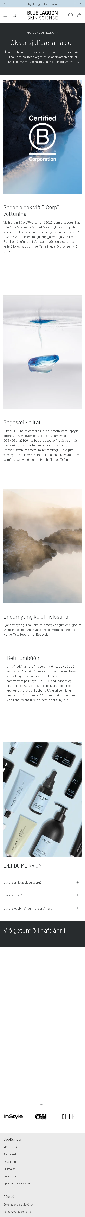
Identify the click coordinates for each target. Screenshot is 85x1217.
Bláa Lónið (10, 1147)
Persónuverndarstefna (17, 1211)
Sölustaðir (9, 1176)
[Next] (80, 4)
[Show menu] (5, 15)
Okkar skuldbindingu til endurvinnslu (27, 908)
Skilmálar (9, 1168)
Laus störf (9, 1161)
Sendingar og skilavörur (18, 1204)
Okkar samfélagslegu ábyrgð (22, 882)
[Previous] (5, 4)
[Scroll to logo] (13, 1122)
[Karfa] (79, 15)
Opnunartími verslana (16, 1183)
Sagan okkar (11, 1154)
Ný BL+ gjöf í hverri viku (42, 4)
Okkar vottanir (13, 895)
